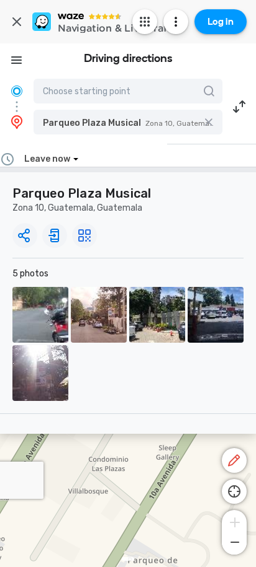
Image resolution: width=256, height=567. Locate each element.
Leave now (47, 159)
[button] (128, 122)
